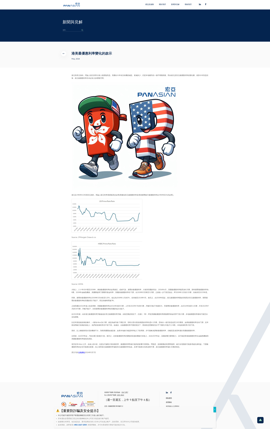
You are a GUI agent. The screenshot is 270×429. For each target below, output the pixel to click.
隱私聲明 (169, 398)
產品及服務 (149, 4)
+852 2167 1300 (80, 425)
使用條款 (169, 402)
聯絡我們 (188, 4)
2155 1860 (120, 395)
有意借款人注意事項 (172, 406)
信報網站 (81, 352)
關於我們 (162, 4)
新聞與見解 (175, 4)
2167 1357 (125, 392)
